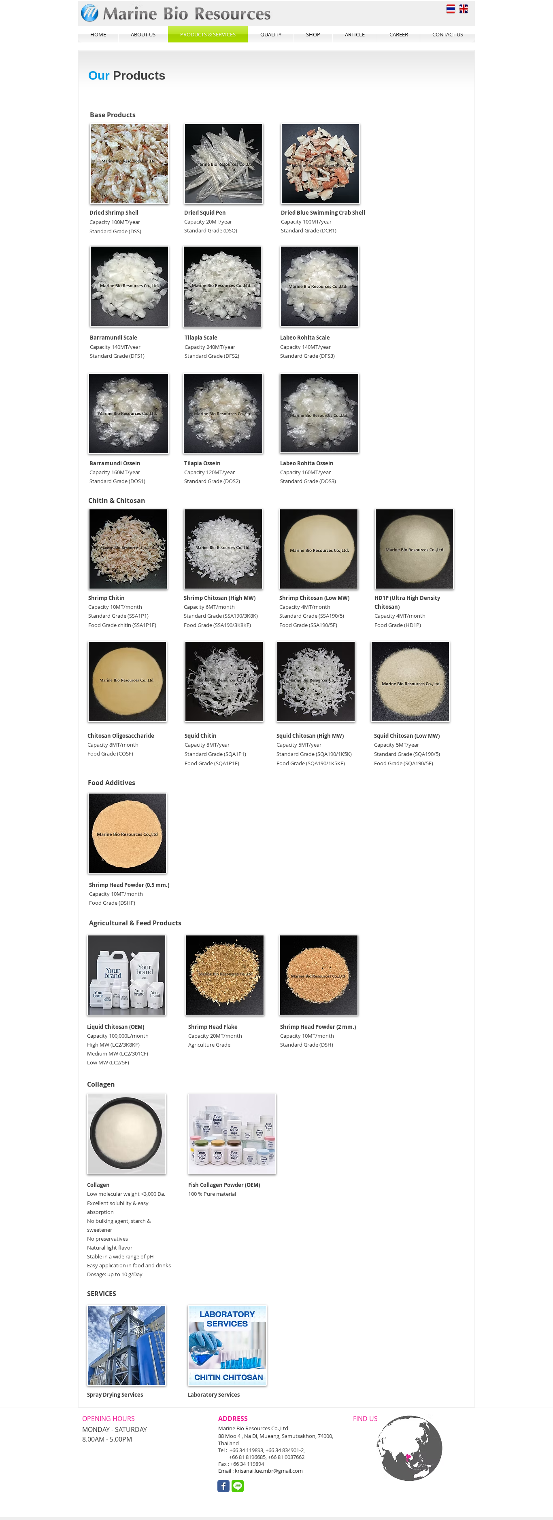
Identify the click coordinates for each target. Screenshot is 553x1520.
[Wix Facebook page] (223, 1486)
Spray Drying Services (115, 1394)
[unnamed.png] (238, 1486)
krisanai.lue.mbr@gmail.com (269, 1470)
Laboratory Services (214, 1394)
